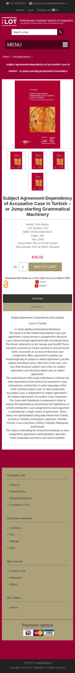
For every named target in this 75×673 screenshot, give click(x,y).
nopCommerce (43, 662)
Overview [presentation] (37, 298)
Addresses (16, 577)
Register (20, 10)
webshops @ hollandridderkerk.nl (50, 3)
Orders (13, 584)
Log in (31, 10)
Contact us (16, 528)
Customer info (17, 571)
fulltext (42, 285)
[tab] (37, 298)
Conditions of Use (20, 504)
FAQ (12, 534)
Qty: (15, 266)
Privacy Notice (18, 491)
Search (14, 607)
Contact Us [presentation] (37, 306)
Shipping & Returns (21, 498)
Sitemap (14, 541)
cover (43, 281)
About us (15, 484)
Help (12, 548)
